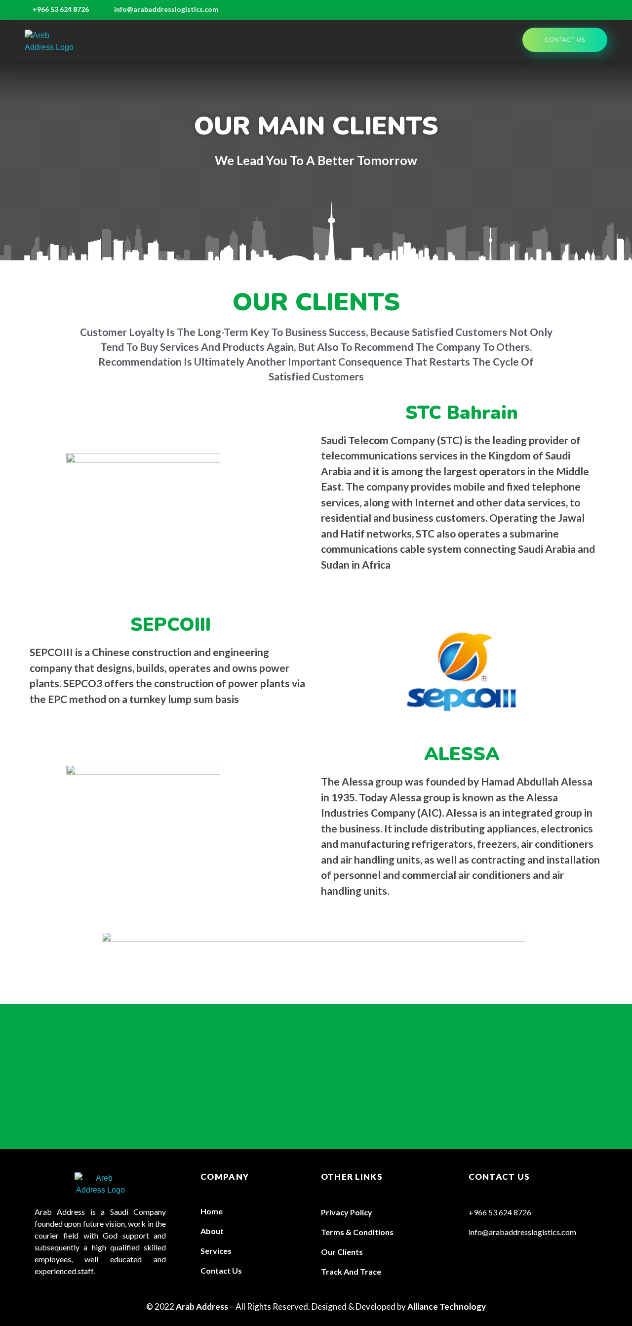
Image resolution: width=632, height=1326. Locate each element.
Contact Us (221, 1270)
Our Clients (342, 1251)
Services (216, 1250)
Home (211, 1211)
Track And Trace (351, 1271)
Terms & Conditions (357, 1232)
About (212, 1231)
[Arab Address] (51, 41)
